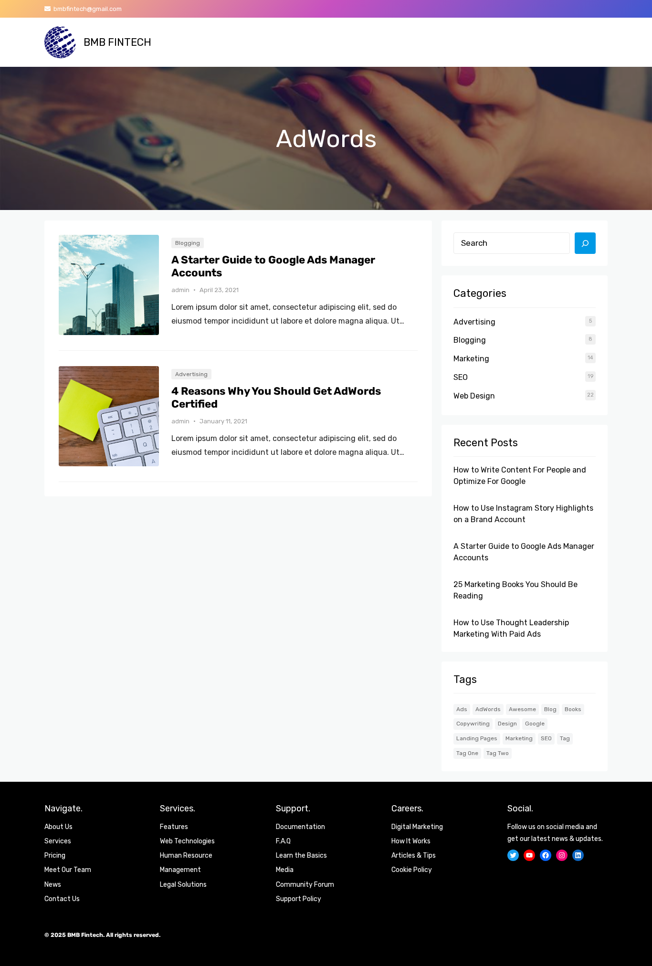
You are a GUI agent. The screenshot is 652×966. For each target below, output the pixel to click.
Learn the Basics (301, 855)
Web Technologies (187, 841)
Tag (565, 738)
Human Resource (186, 855)
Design (507, 723)
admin (180, 290)
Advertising (191, 374)
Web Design (474, 395)
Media (285, 870)
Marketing (471, 358)
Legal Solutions (183, 885)
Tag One (467, 753)
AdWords (488, 709)
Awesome (522, 709)
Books (573, 709)
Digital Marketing (417, 827)
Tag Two (497, 753)
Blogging (187, 243)
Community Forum (305, 885)
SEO (460, 377)
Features (174, 827)
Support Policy (298, 899)
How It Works (411, 841)
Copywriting (473, 723)
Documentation (300, 827)
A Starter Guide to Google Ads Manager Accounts (273, 266)
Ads (461, 709)
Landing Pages (476, 738)
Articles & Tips (413, 855)
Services (57, 841)
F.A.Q (283, 841)
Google (535, 723)
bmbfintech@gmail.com (86, 8)
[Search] (585, 243)
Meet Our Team (67, 870)
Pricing (54, 855)
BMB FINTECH (117, 42)
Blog (550, 709)
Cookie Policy (411, 870)
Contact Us (62, 899)
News (52, 885)
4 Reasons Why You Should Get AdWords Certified (276, 397)
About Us (58, 827)
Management (180, 870)
